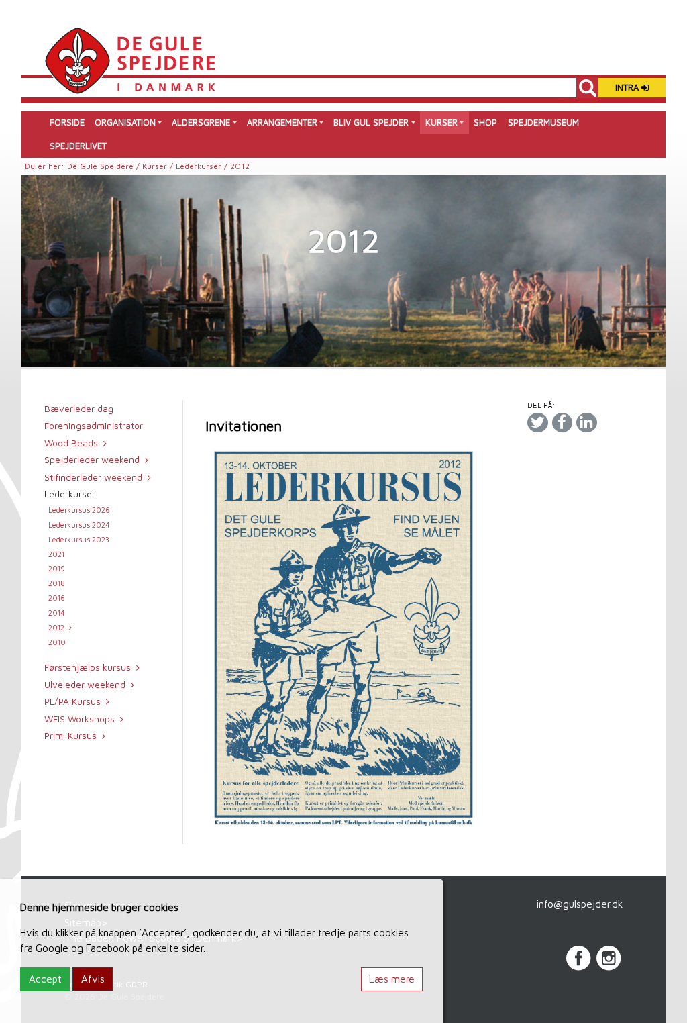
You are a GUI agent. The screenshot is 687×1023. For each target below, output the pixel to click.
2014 (56, 612)
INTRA (628, 88)
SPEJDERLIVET (78, 146)
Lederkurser (69, 494)
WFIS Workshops (79, 719)
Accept (45, 979)
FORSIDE (67, 122)
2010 (57, 642)
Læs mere (392, 979)
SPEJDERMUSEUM (543, 122)
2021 (56, 554)
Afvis (93, 979)
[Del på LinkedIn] (586, 422)
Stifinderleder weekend (93, 477)
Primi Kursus (70, 735)
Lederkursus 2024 (79, 524)
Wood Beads (71, 443)
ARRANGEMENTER (282, 122)
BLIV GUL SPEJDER (371, 122)
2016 (56, 597)
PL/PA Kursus (72, 701)
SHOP (485, 122)
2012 (56, 627)
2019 (56, 568)
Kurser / (159, 166)
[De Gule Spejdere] (129, 59)
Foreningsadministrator (93, 425)
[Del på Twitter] (537, 422)
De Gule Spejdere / (104, 166)
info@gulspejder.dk (580, 903)
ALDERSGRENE (201, 122)
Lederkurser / (203, 166)
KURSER (441, 122)
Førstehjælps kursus (87, 667)
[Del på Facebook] (562, 422)
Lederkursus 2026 (79, 509)
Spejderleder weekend (92, 459)
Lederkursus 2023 (78, 539)
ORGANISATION (125, 122)
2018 (56, 583)
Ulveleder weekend (84, 684)
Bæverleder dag (78, 408)
